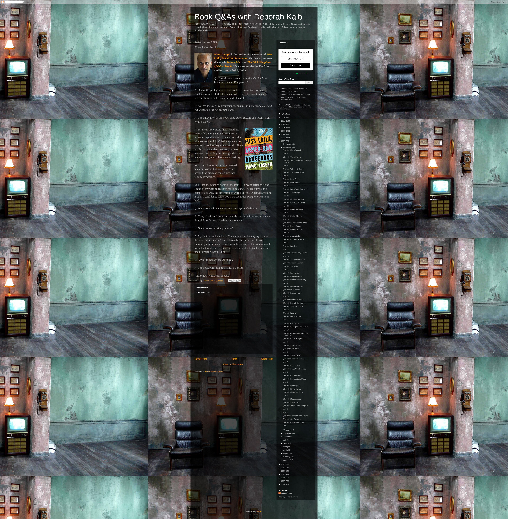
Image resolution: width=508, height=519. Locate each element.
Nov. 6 (285, 372)
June (285, 443)
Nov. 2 (285, 412)
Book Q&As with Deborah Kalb (248, 16)
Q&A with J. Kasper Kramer (293, 172)
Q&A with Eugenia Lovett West (294, 379)
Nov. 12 (286, 310)
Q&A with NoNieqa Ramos (293, 392)
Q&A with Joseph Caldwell (293, 263)
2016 (283, 471)
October (286, 430)
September (287, 433)
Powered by (289, 73)
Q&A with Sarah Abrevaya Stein (295, 223)
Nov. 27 (286, 154)
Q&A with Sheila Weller (291, 355)
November (287, 147)
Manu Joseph (222, 54)
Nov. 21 (286, 213)
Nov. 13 (286, 296)
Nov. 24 (286, 186)
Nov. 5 (285, 382)
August (286, 437)
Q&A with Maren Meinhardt (293, 209)
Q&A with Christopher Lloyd (293, 422)
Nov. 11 (285, 320)
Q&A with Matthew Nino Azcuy (294, 280)
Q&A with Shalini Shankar (292, 216)
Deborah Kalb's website (289, 92)
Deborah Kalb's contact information (294, 89)
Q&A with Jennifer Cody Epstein (295, 253)
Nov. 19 (286, 233)
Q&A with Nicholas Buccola (293, 199)
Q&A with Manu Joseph (292, 399)
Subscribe (295, 65)
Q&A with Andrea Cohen (292, 236)
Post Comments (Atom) (214, 372)
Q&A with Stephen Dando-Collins (295, 416)
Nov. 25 (286, 176)
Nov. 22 (286, 206)
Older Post (267, 359)
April (285, 450)
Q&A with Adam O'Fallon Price (294, 369)
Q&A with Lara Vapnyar (291, 386)
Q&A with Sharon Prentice (293, 306)
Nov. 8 (285, 352)
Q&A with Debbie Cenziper (293, 286)
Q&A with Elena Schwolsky (293, 303)
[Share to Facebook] (237, 280)
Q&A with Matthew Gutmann (293, 300)
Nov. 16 (286, 256)
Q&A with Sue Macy (290, 266)
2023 (283, 128)
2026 (283, 118)
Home (234, 359)
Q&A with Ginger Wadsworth (293, 359)
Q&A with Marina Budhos (292, 229)
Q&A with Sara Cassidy (292, 345)
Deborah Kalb (286, 493)
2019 (283, 141)
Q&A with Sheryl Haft (291, 402)
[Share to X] (234, 280)
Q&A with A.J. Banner (291, 323)
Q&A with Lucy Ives (290, 313)
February (287, 457)
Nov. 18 (286, 243)
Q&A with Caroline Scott (292, 375)
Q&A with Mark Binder (291, 182)
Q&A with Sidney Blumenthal (294, 260)
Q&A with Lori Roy (290, 246)
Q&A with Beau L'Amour (292, 226)
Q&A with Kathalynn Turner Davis (295, 327)
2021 (283, 134)
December (287, 144)
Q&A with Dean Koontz (291, 290)
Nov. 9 (285, 342)
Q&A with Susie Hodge (291, 193)
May (285, 447)
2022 (283, 131)
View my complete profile (288, 497)
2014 (283, 478)
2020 (283, 138)
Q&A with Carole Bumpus (292, 339)
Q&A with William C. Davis (293, 169)
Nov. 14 (286, 283)
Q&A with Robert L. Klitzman (294, 203)
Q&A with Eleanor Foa (291, 293)
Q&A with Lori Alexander (292, 317)
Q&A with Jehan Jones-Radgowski (296, 406)
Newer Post (200, 359)
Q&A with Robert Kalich (292, 389)
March (286, 453)
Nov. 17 (286, 250)
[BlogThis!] (232, 280)
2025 (283, 121)
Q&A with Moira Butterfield (293, 150)
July (285, 440)
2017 (283, 468)
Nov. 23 (286, 196)
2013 (283, 481)
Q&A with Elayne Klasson (292, 276)
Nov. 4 (285, 396)
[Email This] (229, 280)
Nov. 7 (285, 362)
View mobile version (233, 364)
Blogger (258, 511)
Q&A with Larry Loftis (291, 273)
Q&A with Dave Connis (291, 179)
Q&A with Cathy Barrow (292, 157)
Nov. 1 (285, 426)
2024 (283, 124)
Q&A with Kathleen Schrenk (293, 239)
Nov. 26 (286, 166)
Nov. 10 (286, 330)
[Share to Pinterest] (239, 280)
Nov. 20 (286, 219)
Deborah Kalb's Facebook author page (295, 94)
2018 (283, 464)
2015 (283, 474)
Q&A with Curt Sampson (292, 419)
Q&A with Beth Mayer (291, 349)
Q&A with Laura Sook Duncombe (295, 189)
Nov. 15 (286, 270)
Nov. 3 (285, 409)
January (286, 460)
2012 (283, 484)
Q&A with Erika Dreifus (291, 365)
